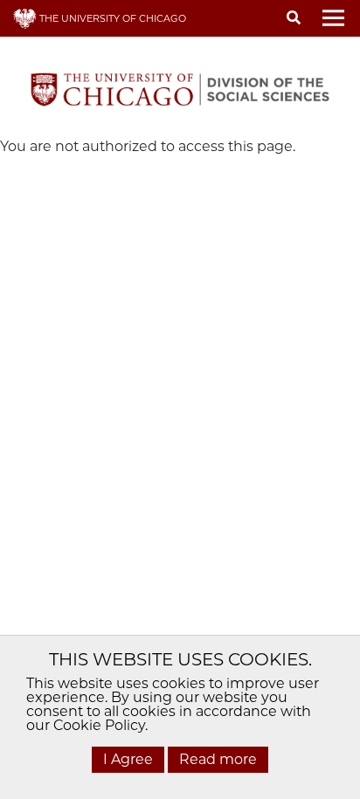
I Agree (128, 759)
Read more (218, 759)
